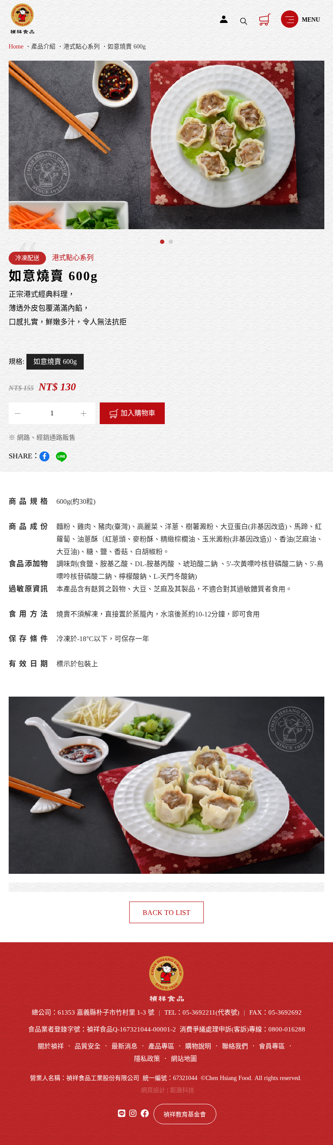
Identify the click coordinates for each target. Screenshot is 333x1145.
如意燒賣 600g (127, 46)
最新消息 (124, 1046)
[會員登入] (223, 19)
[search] (243, 21)
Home (16, 46)
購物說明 (198, 1046)
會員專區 (272, 1046)
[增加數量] (19, 413)
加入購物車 (138, 413)
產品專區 (161, 1046)
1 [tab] (162, 242)
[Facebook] (44, 456)
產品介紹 (43, 46)
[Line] (61, 456)
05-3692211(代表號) (211, 1012)
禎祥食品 (22, 18)
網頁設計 (153, 1090)
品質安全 (88, 1046)
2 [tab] (171, 242)
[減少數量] (85, 413)
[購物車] (265, 19)
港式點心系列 (81, 46)
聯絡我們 (235, 1046)
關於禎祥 (51, 1046)
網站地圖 (184, 1058)
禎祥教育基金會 (184, 1114)
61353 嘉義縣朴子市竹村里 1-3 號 (106, 1012)
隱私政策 (147, 1058)
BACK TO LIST (166, 912)
